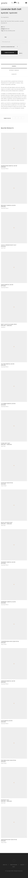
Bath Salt (7, 28)
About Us (5, 864)
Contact (22, 864)
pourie (13, 30)
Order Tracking (13, 864)
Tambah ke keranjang (9, 52)
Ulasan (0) (14, 74)
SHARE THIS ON (7, 118)
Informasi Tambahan (14, 70)
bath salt (5, 30)
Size (5, 37)
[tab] (14, 66)
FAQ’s (14, 866)
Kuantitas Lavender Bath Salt (8, 46)
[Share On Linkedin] (19, 118)
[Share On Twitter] (14, 118)
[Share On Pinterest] (22, 118)
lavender (10, 30)
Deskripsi (14, 66)
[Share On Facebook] (16, 118)
